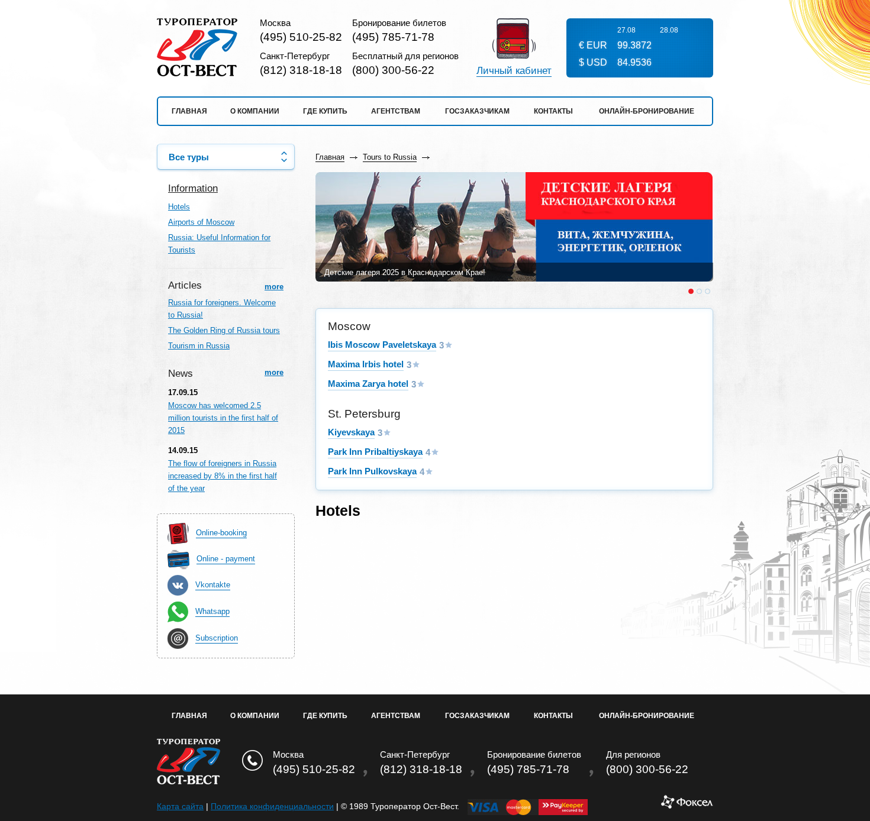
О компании (254, 111)
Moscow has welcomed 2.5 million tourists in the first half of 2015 (223, 418)
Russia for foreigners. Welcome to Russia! (222, 308)
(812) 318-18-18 (301, 70)
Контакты (553, 111)
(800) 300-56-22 (393, 70)
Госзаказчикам (477, 111)
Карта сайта (180, 806)
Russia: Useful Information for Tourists (219, 243)
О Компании (254, 716)
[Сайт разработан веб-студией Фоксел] (686, 806)
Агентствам (395, 111)
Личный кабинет (514, 71)
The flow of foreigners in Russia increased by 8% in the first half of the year (222, 476)
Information (193, 188)
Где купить (325, 111)
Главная (189, 111)
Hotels (179, 206)
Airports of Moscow (201, 222)
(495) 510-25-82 (301, 37)
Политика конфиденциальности (272, 806)
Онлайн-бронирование (646, 111)
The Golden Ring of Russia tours (224, 330)
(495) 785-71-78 (393, 37)
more (274, 286)
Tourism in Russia (199, 345)
